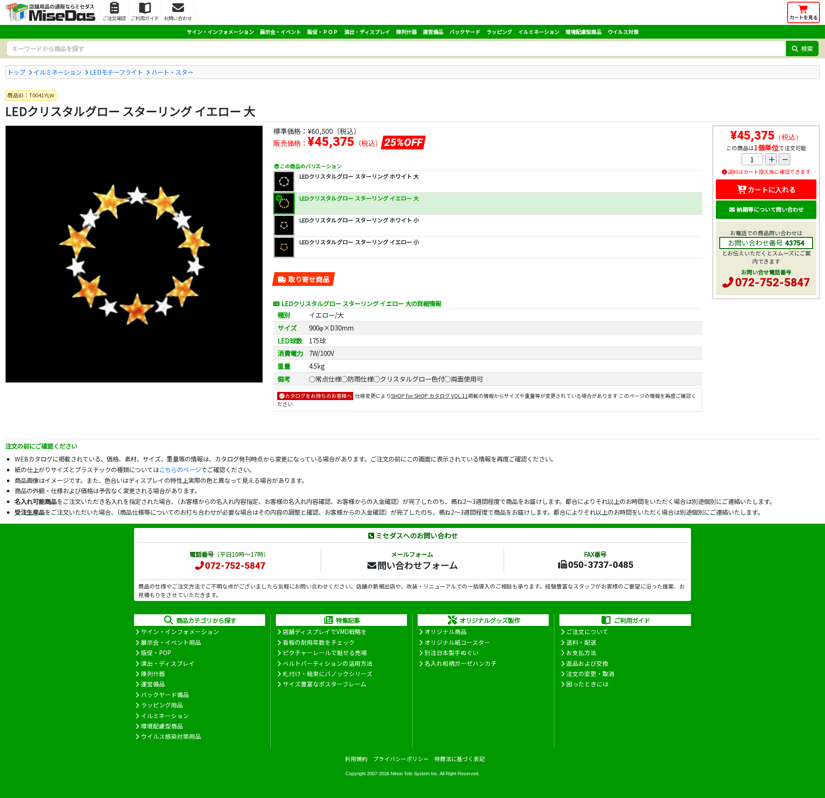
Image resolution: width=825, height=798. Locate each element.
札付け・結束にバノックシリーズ (328, 673)
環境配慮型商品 (583, 31)
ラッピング (499, 31)
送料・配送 (581, 642)
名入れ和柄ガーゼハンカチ (461, 663)
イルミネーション (538, 31)
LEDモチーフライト (116, 71)
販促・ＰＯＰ (322, 31)
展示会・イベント (280, 31)
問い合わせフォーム (417, 564)
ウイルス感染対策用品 (171, 736)
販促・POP (156, 652)
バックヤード (464, 31)
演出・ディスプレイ (367, 31)
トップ (16, 71)
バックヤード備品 (165, 694)
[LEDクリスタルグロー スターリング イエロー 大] (134, 254)
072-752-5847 (772, 282)
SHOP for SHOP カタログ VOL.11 (429, 395)
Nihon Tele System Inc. (415, 773)
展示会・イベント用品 (171, 642)
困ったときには (587, 684)
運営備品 (433, 31)
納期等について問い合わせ (770, 209)
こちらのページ (180, 469)
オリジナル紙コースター (457, 642)
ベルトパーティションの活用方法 (328, 663)
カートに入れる (772, 189)
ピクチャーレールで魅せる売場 (325, 652)
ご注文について (587, 631)
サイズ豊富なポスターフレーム (325, 684)
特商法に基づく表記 (459, 759)
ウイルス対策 (623, 31)
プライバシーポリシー (401, 759)
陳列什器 (406, 31)
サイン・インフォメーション (220, 31)
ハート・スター (172, 71)
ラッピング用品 (162, 705)
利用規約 (356, 759)
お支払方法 (581, 652)
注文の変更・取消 (590, 673)
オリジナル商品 (446, 631)
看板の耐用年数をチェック (319, 642)
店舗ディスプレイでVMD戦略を (325, 631)
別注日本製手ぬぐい (452, 652)
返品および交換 (587, 663)
